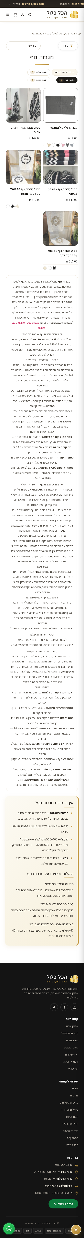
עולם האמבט (71, 1047)
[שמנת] (17, 206)
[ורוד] (63, 145)
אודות (75, 1088)
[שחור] (58, 145)
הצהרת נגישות (70, 1131)
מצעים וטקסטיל (69, 1033)
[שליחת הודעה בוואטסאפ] (9, 1228)
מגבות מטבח (18, 322)
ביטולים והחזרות (69, 1109)
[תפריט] (8, 15)
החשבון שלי (72, 1138)
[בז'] (49, 145)
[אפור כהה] (67, 145)
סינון (65, 45)
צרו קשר (73, 1095)
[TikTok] (54, 1007)
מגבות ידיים (40, 80)
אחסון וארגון (72, 1026)
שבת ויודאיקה (70, 1061)
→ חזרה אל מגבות (64, 72)
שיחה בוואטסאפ (63, 1204)
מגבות (48, 33)
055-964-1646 (64, 1165)
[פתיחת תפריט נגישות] (76, 1230)
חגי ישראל (72, 1069)
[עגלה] (15, 15)
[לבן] (53, 145)
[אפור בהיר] (72, 145)
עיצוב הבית (72, 1040)
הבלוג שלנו (72, 1145)
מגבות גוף (68, 80)
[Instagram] (74, 1007)
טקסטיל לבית (60, 33)
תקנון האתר (71, 1117)
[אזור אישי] (22, 15)
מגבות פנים (40, 72)
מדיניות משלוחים (69, 1102)
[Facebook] (64, 1007)
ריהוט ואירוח (71, 1054)
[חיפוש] (30, 15)
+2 (44, 144)
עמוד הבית (75, 33)
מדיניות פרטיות (70, 1124)
